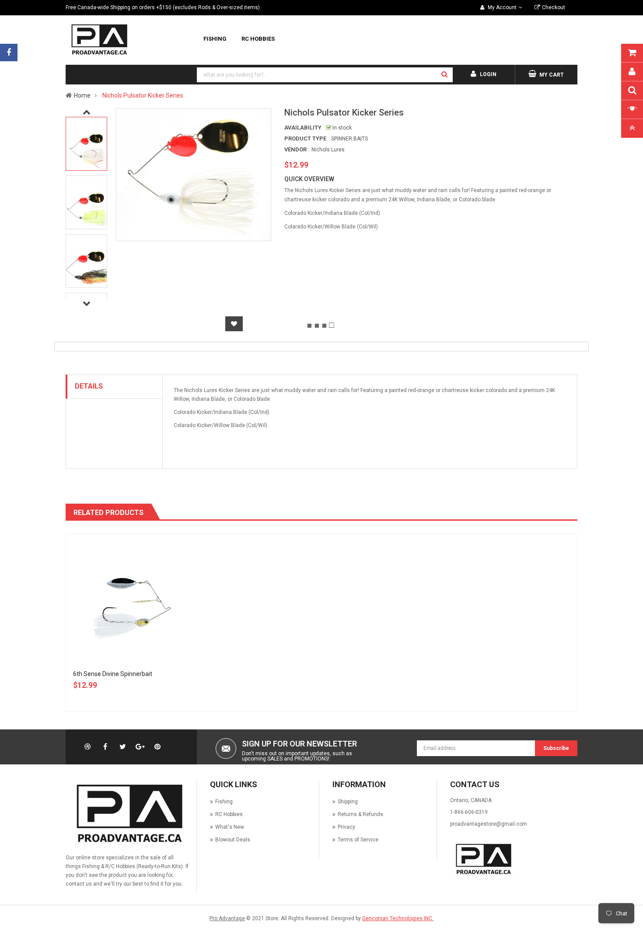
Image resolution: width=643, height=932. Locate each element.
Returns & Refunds (360, 814)
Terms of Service (358, 840)
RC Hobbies (229, 814)
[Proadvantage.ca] (128, 813)
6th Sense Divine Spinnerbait (112, 673)
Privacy (346, 827)
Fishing (224, 802)
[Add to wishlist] (234, 323)
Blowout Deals (232, 840)
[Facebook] (8, 52)
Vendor (295, 149)
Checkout (553, 7)
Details (89, 386)
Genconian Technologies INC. (397, 918)
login (488, 74)
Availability (303, 127)
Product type (305, 138)
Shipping (348, 802)
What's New (229, 827)
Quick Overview (309, 178)
